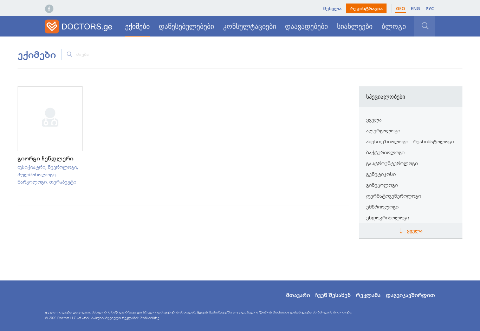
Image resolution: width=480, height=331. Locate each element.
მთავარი (298, 294)
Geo (400, 8)
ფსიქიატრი (31, 167)
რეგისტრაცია (366, 8)
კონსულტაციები (249, 26)
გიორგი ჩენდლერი (45, 158)
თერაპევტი (62, 181)
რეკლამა (368, 294)
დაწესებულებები (186, 26)
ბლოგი (394, 26)
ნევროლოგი (62, 167)
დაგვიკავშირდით (410, 294)
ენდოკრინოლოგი (387, 217)
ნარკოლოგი (32, 181)
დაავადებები (306, 26)
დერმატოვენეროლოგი (393, 195)
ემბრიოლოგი (382, 206)
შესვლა (332, 8)
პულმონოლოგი (37, 174)
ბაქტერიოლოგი (385, 152)
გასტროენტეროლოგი (392, 163)
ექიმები (137, 26)
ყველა (374, 119)
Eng (415, 8)
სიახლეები (354, 26)
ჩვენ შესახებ (333, 294)
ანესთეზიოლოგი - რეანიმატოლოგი (410, 141)
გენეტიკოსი (381, 174)
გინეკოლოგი (382, 184)
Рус (430, 8)
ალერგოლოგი (383, 130)
